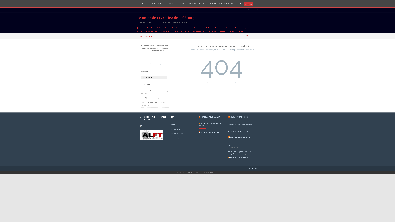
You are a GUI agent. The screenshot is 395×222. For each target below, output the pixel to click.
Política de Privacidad (194, 172)
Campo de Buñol (206, 28)
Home (243, 36)
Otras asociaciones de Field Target (162, 28)
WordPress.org (174, 138)
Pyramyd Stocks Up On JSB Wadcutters (240, 145)
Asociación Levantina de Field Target (168, 17)
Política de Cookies (209, 172)
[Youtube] (253, 10)
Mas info (239, 3)
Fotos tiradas (212, 31)
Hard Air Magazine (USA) (240, 137)
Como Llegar (219, 28)
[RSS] (257, 10)
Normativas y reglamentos (243, 28)
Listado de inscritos (198, 31)
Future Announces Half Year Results (239, 131)
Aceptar (248, 4)
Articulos (139, 31)
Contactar (240, 31)
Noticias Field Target (210, 117)
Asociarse (229, 28)
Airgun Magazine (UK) (239, 117)
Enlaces (231, 31)
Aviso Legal (181, 172)
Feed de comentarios (176, 133)
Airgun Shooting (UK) (239, 157)
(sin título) (144, 98)
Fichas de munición (152, 31)
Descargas (222, 31)
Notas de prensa (166, 31)
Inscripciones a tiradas (182, 31)
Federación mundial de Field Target (187, 28)
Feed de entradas (175, 129)
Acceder (172, 124)
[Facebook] (249, 10)
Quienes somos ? (142, 28)
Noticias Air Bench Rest (211, 132)
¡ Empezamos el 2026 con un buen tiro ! (153, 91)
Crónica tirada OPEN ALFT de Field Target (153, 102)
